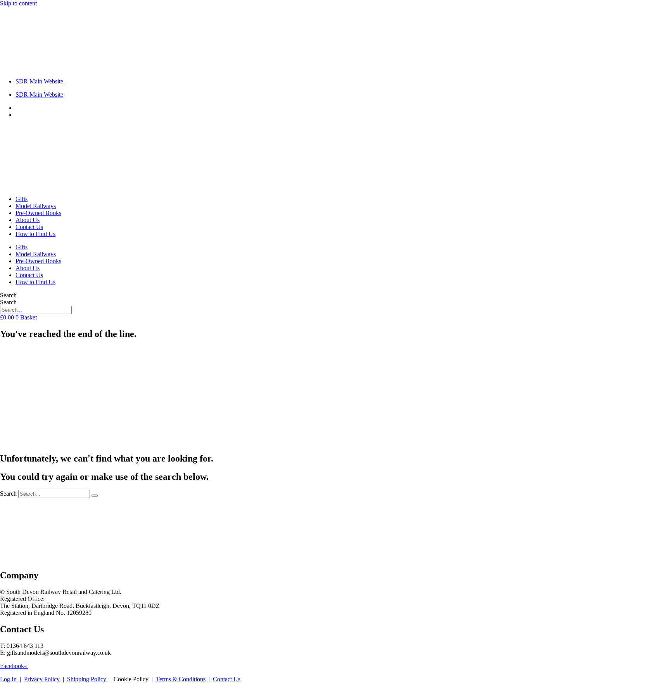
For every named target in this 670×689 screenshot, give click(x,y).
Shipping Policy (86, 679)
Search (8, 295)
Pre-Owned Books (38, 213)
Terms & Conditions (180, 679)
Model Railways (36, 206)
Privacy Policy (42, 679)
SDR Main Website (39, 81)
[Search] (95, 496)
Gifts (22, 199)
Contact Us (29, 227)
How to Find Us (35, 234)
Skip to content (18, 3)
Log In (8, 679)
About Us (28, 220)
